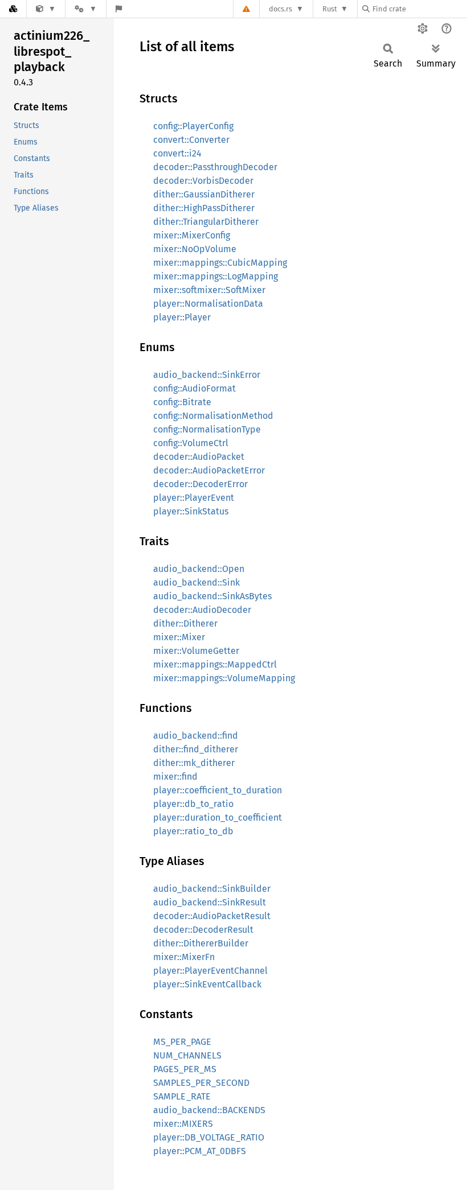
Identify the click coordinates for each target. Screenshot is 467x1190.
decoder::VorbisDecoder (203, 180)
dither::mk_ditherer (194, 762)
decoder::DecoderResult (203, 929)
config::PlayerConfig (193, 126)
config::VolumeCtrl (190, 443)
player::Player (182, 317)
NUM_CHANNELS (187, 1055)
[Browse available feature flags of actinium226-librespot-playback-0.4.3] (118, 9)
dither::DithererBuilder (200, 943)
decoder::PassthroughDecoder (215, 167)
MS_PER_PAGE (182, 1041)
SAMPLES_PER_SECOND (201, 1082)
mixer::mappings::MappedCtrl (215, 664)
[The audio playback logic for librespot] (46, 9)
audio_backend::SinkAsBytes (212, 596)
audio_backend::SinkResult (209, 902)
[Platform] (85, 9)
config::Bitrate (182, 402)
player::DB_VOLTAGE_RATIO (208, 1137)
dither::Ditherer (185, 623)
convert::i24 (177, 153)
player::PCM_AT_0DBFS (199, 1151)
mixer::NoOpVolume (194, 249)
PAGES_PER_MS (184, 1069)
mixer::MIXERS (183, 1123)
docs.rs (280, 9)
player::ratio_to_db (193, 831)
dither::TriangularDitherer (206, 221)
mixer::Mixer (179, 637)
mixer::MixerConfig (191, 235)
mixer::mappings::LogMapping (215, 276)
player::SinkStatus (190, 511)
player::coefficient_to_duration (217, 790)
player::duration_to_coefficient (217, 817)
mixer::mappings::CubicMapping (220, 262)
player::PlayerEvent (193, 497)
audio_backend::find (195, 735)
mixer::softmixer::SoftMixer (209, 290)
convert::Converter (191, 139)
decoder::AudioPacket (198, 456)
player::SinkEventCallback (207, 984)
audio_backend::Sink (196, 582)
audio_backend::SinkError (206, 374)
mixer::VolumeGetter (196, 650)
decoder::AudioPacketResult (212, 916)
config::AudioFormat (194, 388)
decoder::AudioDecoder (202, 609)
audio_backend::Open (198, 568)
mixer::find (175, 776)
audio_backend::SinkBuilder (212, 888)
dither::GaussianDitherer (204, 194)
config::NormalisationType (207, 429)
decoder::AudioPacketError (209, 470)
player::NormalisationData (208, 303)
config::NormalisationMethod (213, 415)
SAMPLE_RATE (182, 1096)
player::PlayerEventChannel (210, 970)
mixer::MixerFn (184, 957)
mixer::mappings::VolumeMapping (224, 678)
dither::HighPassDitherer (204, 208)
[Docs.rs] (13, 9)
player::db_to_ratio (193, 803)
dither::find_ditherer (195, 749)
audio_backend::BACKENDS (209, 1110)
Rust (329, 9)
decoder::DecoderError (200, 484)
